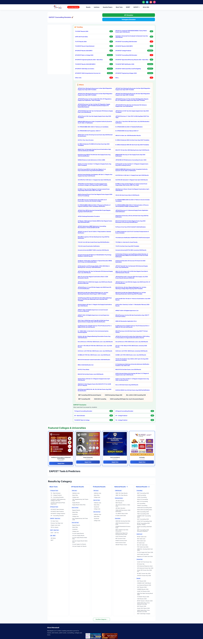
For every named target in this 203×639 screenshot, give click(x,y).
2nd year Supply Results (78, 535)
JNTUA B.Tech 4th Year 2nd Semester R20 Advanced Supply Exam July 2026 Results (131, 266)
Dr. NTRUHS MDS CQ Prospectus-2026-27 (89, 130)
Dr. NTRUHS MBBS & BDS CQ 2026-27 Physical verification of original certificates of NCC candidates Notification (94, 205)
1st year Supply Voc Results (79, 544)
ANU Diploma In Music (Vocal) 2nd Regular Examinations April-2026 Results (132, 189)
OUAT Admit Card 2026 (143, 554)
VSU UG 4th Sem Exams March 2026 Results (127, 195)
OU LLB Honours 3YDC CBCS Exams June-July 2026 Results (131, 341)
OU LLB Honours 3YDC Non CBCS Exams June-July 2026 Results (95, 341)
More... (117, 77)
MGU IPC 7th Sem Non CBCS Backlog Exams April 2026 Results (132, 150)
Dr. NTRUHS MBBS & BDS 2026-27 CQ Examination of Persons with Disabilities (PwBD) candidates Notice (132, 205)
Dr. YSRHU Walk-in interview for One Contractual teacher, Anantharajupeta (93, 331)
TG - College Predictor (121, 420)
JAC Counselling (141, 503)
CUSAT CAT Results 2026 (143, 591)
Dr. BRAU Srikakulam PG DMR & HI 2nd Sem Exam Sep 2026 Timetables (93, 144)
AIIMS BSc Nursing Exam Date (123, 521)
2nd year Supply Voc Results (79, 546)
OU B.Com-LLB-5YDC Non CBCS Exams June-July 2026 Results (95, 351)
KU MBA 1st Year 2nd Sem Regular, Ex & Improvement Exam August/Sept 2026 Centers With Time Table (131, 184)
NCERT (128, 7)
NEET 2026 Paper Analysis (143, 613)
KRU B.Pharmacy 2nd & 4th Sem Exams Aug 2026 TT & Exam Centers (131, 331)
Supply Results (76, 502)
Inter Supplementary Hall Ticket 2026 (80, 519)
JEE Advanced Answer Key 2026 (145, 568)
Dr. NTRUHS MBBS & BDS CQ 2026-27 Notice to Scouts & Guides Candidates (132, 200)
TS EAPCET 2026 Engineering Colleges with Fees (58, 500)
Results (88, 7)
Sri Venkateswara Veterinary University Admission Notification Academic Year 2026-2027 (132, 364)
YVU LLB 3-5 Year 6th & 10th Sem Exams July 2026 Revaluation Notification (132, 122)
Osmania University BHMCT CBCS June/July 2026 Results (93, 250)
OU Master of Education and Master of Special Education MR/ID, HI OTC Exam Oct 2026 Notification (95, 261)
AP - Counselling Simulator (57, 515)
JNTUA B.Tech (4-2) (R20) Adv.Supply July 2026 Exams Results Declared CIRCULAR (95, 282)
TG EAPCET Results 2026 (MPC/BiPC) (85, 64)
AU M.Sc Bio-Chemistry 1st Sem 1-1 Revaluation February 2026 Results (132, 305)
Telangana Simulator (129, 19)
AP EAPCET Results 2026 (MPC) (124, 46)
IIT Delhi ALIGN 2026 (121, 515)
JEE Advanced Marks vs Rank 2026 (123, 505)
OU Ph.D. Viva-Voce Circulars (86, 140)
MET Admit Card (141, 538)
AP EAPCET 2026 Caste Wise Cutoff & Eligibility (128, 68)
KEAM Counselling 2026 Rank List (144, 527)
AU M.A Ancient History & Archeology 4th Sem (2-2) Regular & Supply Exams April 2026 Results (132, 374)
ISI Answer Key (140, 564)
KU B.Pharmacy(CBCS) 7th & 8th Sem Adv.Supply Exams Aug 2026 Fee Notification (94, 155)
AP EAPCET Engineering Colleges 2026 (126, 73)
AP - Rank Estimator (79, 415)
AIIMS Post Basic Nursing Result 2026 (145, 594)
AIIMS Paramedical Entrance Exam (122, 523)
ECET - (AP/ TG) (55, 532)
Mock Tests (119, 7)
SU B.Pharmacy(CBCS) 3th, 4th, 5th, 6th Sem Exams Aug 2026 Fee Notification (94, 390)
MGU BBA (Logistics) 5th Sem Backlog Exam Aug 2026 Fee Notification (93, 237)
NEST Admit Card (141, 540)
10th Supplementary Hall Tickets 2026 (80, 500)
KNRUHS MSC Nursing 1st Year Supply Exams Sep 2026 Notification (130, 155)
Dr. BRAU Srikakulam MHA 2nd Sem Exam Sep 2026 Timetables (132, 140)
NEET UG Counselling (142, 501)
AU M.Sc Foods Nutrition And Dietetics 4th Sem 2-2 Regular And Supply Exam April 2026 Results (95, 175)
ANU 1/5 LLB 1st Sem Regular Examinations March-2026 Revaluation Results (93, 277)
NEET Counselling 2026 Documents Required (89, 395)
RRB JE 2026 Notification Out (85, 365)
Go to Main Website (73, 7)
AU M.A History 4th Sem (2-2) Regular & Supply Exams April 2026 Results (94, 379)
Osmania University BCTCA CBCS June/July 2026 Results (130, 250)
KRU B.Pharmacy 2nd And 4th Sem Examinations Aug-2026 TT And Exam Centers (132, 315)
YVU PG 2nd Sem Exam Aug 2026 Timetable (127, 246)
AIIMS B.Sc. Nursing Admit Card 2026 (145, 549)
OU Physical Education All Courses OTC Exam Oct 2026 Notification (130, 261)
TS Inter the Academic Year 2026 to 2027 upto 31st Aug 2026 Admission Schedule (131, 359)
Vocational (74, 514)
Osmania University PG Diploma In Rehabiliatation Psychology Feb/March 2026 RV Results (94, 255)
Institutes (96, 7)
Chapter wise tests (55, 525)
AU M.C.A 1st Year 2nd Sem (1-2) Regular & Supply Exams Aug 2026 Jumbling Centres (132, 379)
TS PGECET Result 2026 (143, 596)
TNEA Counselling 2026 (143, 513)
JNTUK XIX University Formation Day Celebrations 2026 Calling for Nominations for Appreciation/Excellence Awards (132, 337)
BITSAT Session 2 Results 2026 (144, 600)
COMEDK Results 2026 (142, 589)
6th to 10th (146, 7)
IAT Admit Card (140, 542)
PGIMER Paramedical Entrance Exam (123, 527)
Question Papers (107, 7)
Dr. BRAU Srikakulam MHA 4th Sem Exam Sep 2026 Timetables (132, 144)
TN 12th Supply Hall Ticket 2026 (145, 552)
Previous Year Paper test (57, 523)
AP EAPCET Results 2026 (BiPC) (83, 50)
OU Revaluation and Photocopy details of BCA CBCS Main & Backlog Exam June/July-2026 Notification (94, 266)
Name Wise (75, 495)
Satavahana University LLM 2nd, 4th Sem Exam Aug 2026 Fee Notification (131, 216)
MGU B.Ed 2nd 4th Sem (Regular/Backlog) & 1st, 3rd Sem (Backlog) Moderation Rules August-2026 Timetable (93, 293)
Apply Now (61, 463)
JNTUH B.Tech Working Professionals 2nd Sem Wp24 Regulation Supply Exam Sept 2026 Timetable (132, 89)
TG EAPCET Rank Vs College (81, 420)
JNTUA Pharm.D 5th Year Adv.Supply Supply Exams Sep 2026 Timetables (94, 117)
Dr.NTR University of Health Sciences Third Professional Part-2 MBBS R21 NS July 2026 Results (132, 326)
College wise (75, 497)
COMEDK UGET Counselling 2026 (144, 516)
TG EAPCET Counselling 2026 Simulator (126, 55)
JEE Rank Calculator (120, 508)
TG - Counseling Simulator (57, 497)
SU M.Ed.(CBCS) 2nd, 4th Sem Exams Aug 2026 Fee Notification (132, 390)
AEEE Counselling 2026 (143, 511)
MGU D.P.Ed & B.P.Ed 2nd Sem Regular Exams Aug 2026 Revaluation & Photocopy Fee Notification (130, 221)
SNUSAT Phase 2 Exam (121, 544)
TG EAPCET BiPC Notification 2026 (124, 64)
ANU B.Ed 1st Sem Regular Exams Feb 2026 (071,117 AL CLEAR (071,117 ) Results (94, 384)
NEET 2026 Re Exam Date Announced (122, 530)
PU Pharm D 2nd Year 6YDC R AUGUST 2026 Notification (130, 227)
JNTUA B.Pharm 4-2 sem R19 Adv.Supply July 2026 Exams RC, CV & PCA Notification (94, 288)
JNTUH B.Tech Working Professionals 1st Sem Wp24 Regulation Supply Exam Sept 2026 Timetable (95, 89)
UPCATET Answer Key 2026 (144, 575)
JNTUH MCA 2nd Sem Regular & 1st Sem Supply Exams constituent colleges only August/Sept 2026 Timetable (92, 184)
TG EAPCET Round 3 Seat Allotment (84, 46)
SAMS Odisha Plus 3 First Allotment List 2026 (143, 603)
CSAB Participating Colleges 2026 (113, 395)
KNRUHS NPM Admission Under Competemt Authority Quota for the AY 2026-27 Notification (95, 122)
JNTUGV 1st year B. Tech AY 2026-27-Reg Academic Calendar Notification (94, 232)
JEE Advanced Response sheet (145, 566)
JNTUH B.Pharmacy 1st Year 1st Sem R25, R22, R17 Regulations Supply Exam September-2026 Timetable (94, 99)
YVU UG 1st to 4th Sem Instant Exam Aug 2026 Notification (93, 242)
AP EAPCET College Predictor (123, 50)
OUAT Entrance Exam (121, 536)
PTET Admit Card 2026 (142, 547)
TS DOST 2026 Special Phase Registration (58, 503)
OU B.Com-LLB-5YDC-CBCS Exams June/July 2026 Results (131, 351)
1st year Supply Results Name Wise (79, 538)
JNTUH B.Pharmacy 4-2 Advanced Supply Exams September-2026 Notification (132, 211)
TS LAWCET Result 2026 (122, 513)
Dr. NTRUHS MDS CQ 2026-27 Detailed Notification (129, 126)
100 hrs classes (54, 527)
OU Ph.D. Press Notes (83, 369)
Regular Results (76, 510)
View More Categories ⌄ (101, 619)
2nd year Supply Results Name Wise (79, 541)
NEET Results (119, 502)
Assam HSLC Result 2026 (143, 608)
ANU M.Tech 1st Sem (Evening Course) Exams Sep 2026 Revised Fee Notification (95, 135)
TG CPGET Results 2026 (81, 31)
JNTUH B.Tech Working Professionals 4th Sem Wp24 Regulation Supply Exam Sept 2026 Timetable (132, 94)
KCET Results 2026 (142, 587)
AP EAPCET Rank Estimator (57, 509)
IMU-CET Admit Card (142, 545)
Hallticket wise (76, 493)
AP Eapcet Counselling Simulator (124, 411)
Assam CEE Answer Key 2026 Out (144, 571)
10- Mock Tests (54, 521)
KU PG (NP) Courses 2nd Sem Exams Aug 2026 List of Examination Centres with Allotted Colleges (92, 200)
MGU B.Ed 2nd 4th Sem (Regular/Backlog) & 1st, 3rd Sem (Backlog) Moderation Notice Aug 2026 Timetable (130, 293)
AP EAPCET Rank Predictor (57, 511)
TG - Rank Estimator (56, 493)
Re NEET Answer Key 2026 (143, 573)
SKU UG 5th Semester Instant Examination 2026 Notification (94, 359)
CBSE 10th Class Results (122, 493)
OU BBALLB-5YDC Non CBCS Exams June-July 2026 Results (94, 355)
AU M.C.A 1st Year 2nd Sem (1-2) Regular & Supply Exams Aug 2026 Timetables (94, 164)
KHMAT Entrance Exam (121, 540)
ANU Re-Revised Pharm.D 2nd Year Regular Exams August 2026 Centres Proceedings (95, 195)
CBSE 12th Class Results (122, 495)
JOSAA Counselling (142, 497)
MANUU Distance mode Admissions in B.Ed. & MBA (91, 160)
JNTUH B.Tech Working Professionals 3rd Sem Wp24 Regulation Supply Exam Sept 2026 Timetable (95, 94)
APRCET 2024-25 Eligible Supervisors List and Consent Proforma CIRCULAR (93, 310)
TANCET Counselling (142, 505)
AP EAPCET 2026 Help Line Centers (84, 68)
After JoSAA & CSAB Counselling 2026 (136, 395)
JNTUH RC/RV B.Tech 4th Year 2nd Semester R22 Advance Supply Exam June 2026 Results (131, 105)
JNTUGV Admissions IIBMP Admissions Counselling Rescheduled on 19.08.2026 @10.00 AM (92, 227)
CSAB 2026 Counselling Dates (144, 507)
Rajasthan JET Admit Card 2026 (145, 556)
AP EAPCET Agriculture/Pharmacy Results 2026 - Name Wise (131, 59)
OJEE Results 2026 (142, 598)
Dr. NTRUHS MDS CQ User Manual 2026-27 (126, 130)
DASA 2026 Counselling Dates (144, 509)
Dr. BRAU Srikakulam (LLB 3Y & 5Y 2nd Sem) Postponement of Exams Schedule (132, 232)
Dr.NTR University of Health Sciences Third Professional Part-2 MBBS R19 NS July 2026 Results (95, 326)
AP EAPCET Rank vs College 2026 (84, 55)
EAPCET (136, 7)
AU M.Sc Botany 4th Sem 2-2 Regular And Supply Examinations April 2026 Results (95, 305)
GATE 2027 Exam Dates (81, 36)
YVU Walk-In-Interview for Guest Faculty (126, 242)
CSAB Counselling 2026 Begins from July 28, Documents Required (127, 399)
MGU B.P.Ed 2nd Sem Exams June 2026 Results (90, 374)
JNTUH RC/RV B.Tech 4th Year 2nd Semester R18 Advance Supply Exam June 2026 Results (95, 111)
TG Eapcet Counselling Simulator (83, 411)
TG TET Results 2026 (81, 41)
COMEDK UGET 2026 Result (144, 583)
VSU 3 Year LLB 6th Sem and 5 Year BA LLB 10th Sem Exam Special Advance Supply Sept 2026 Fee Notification (93, 321)
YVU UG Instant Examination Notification (89, 246)
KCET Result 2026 (141, 581)
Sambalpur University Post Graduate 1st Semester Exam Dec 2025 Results (131, 36)
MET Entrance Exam (120, 538)
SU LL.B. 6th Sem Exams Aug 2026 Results (126, 384)
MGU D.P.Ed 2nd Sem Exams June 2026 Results (128, 369)
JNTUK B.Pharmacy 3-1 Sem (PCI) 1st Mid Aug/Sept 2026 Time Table (132, 117)
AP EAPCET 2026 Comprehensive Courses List (87, 73)
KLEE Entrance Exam (121, 542)
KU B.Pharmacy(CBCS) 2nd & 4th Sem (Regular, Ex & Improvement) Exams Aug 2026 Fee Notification (92, 170)
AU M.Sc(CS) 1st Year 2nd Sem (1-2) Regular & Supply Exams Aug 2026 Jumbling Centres (131, 164)
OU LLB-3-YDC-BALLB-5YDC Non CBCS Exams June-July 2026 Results (95, 346)
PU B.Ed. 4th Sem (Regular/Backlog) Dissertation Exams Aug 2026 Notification (94, 337)
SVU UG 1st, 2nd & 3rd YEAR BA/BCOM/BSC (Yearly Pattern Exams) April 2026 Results (131, 31)
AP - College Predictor (121, 415)
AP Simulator (128, 15)
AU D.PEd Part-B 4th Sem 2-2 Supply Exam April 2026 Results (94, 179)
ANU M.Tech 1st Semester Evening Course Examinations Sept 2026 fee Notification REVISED (94, 150)
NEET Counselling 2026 (84, 399)
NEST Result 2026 (141, 606)
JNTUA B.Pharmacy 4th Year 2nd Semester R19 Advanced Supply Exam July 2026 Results (95, 272)
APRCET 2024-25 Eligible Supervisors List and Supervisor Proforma (93, 315)
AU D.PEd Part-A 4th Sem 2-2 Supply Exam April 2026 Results (132, 175)
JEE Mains (53, 538)
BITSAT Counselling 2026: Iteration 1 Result (143, 524)
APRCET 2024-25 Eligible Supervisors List (126, 310)
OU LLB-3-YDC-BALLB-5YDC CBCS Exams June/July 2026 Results (131, 346)
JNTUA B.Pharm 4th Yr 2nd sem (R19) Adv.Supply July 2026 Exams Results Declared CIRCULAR (131, 277)
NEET (52, 540)
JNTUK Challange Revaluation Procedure (89, 216)
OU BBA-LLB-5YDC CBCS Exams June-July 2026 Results (130, 355)
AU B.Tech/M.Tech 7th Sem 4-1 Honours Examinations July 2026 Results (132, 299)
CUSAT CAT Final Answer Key (144, 562)
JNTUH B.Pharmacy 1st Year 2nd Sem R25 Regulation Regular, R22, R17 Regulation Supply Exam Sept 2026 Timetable (132, 99)
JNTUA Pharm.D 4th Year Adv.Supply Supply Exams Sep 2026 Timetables (132, 111)
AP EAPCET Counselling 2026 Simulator (126, 41)
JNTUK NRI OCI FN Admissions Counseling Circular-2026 (130, 160)
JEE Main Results (120, 500)
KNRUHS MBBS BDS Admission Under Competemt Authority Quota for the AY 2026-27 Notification (131, 170)
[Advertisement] (59, 49)
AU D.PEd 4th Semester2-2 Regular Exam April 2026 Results (131, 179)
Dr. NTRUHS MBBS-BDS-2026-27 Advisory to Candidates (93, 126)
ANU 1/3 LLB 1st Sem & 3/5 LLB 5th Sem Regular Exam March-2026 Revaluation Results (131, 272)
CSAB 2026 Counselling (100, 399)
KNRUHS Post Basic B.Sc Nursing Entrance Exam (122, 533)
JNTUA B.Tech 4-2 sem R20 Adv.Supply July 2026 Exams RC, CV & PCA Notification (132, 282)
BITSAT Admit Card (141, 536)
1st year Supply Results (78, 533)
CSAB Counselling (141, 495)
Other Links (78, 77)
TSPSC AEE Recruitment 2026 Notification (123, 511)
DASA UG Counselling (142, 499)
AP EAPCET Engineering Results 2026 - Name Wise (89, 59)
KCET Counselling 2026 (143, 519)
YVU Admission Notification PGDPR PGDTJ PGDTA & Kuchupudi (132, 237)
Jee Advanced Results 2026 (144, 585)
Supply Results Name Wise (78, 504)
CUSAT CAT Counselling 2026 (144, 521)
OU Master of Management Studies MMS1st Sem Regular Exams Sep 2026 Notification (95, 221)
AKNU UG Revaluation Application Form (126, 321)
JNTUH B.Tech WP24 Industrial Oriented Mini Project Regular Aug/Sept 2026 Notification (94, 211)
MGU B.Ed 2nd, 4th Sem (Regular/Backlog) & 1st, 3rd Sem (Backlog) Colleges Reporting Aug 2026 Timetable (130, 288)
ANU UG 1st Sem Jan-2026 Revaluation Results (128, 135)
